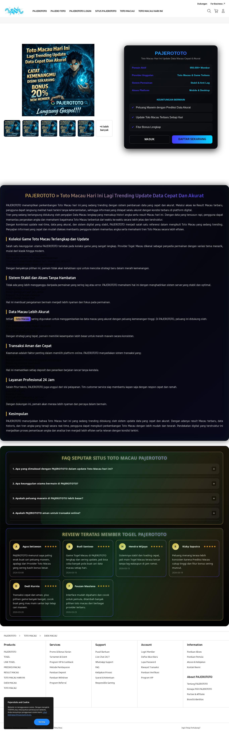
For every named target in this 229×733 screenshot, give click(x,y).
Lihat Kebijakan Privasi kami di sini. (27, 713)
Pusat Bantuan (102, 652)
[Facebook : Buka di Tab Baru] (205, 728)
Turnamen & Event (58, 657)
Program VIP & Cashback (61, 662)
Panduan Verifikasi (150, 672)
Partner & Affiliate (196, 694)
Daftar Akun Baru (149, 657)
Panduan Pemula (195, 657)
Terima (41, 722)
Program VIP (147, 677)
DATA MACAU (10, 683)
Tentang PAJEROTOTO (197, 684)
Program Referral (58, 683)
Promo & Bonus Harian (60, 652)
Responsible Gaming (105, 683)
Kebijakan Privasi (103, 672)
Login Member (148, 652)
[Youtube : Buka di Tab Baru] (223, 728)
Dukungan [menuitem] (202, 4)
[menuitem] (40, 11)
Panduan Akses (194, 652)
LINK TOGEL (9, 662)
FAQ (97, 667)
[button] (216, 11)
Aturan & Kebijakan (196, 662)
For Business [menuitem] (217, 4)
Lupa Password (148, 662)
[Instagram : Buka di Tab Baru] (217, 728)
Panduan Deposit (58, 672)
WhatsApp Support (104, 662)
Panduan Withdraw (59, 677)
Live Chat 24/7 (102, 657)
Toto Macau (22, 319)
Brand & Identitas (195, 699)
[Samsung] (14, 11)
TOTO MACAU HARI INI (14, 677)
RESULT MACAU (11, 672)
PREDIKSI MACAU (12, 667)
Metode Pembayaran (60, 667)
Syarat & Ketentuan (104, 677)
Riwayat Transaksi (150, 667)
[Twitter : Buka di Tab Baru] (211, 728)
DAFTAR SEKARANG (192, 139)
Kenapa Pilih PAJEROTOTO (199, 689)
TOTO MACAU (10, 688)
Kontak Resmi (193, 667)
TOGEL (7, 657)
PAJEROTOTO (10, 652)
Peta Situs (58, 728)
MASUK (150, 139)
